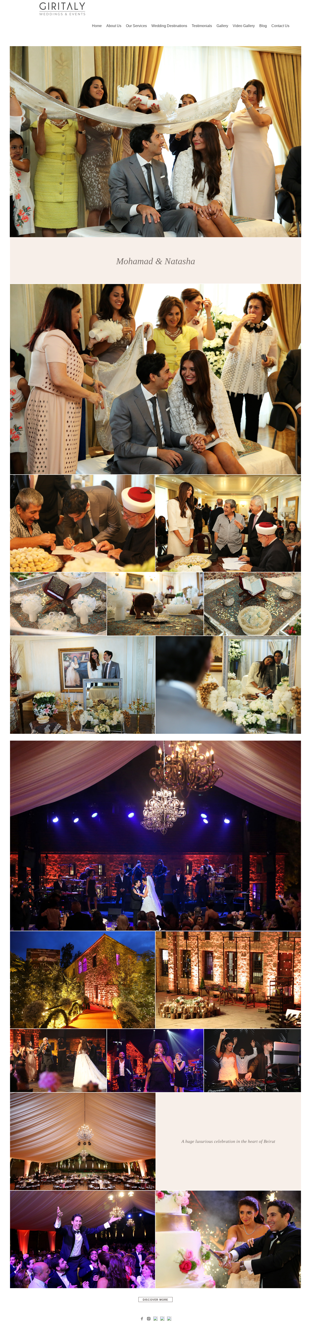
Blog (263, 26)
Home (97, 26)
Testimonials (202, 26)
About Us (113, 26)
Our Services (136, 26)
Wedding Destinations (169, 26)
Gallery (222, 26)
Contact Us (280, 26)
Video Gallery (244, 26)
